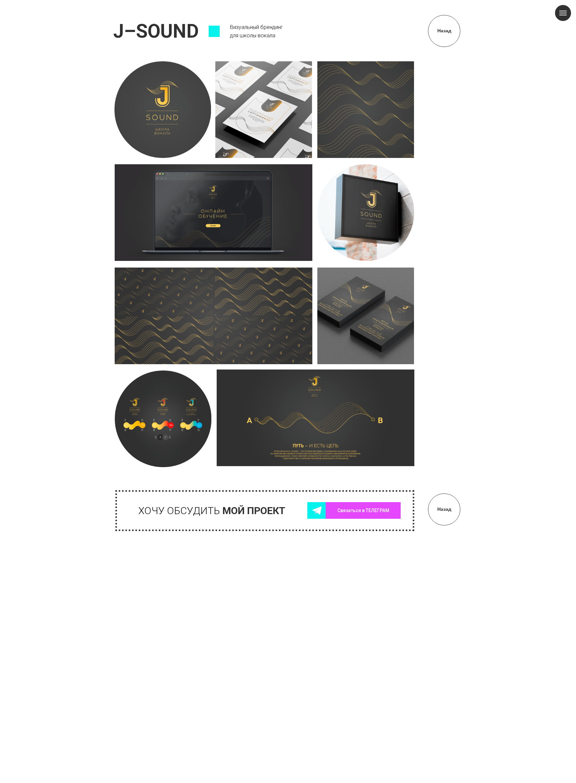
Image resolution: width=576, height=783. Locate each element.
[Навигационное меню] (563, 13)
